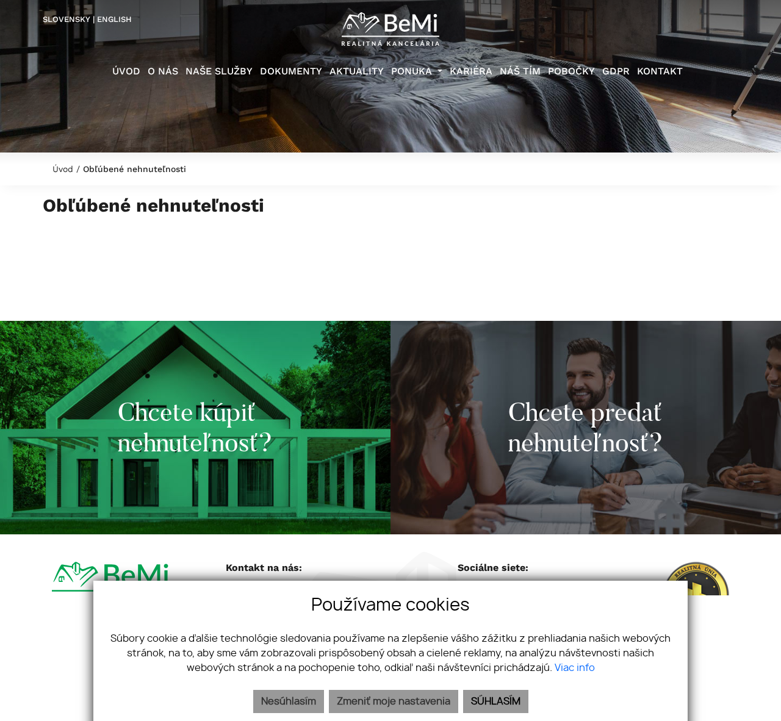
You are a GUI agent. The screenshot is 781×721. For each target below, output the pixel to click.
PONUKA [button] (412, 71)
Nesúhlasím (288, 701)
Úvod (61, 169)
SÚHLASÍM (495, 701)
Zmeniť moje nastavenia (393, 701)
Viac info (575, 668)
